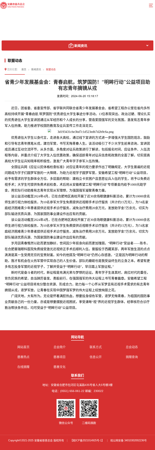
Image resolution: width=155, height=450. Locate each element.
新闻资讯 (36, 69)
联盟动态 (51, 69)
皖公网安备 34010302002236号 (128, 440)
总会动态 (132, 347)
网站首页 (23, 347)
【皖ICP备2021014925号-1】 (87, 440)
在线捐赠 (23, 366)
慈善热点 (23, 357)
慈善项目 (59, 357)
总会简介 (59, 347)
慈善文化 (59, 366)
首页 (23, 69)
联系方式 (96, 347)
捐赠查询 (132, 357)
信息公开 (96, 357)
